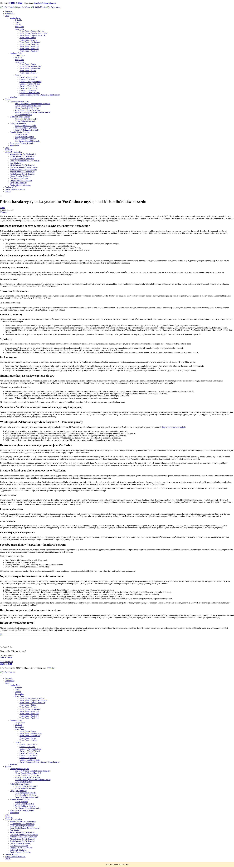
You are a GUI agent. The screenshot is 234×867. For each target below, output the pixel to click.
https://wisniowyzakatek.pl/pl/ (173, 427)
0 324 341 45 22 (15, 3)
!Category (4, 212)
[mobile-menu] (1, 196)
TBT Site (51, 668)
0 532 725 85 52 (6, 662)
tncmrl (2, 208)
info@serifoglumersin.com (45, 3)
